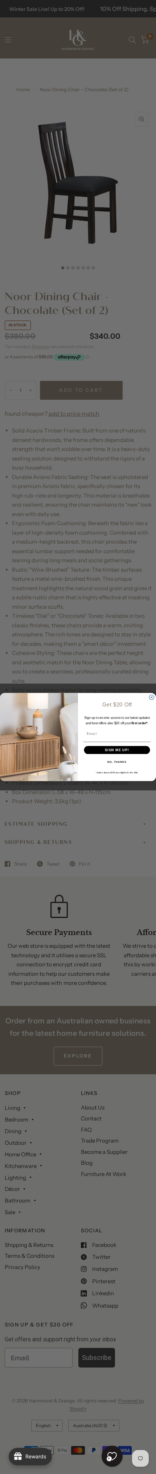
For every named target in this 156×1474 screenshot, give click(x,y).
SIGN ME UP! (117, 750)
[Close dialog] (151, 697)
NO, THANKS (116, 762)
